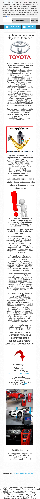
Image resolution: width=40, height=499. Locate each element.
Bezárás (34, 20)
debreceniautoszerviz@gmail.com (20, 373)
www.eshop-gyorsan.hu (23, 473)
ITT (25, 384)
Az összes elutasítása (21, 20)
